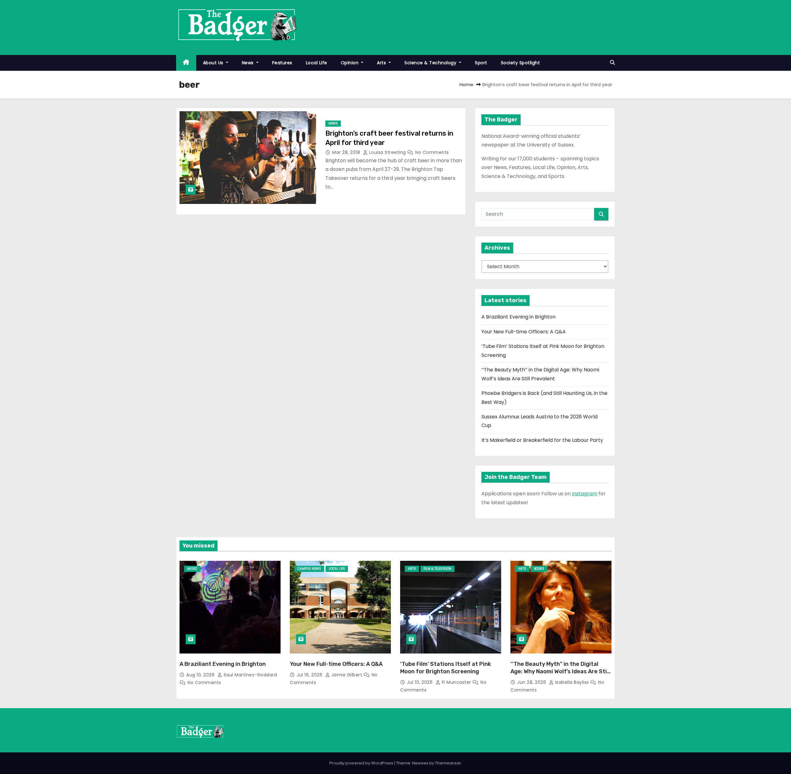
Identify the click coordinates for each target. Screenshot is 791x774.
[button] (612, 62)
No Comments (432, 152)
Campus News (309, 568)
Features (282, 63)
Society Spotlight (520, 63)
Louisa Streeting (387, 152)
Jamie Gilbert (347, 675)
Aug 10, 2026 (201, 675)
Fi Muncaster (456, 682)
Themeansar (448, 763)
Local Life (316, 63)
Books (539, 568)
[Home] (186, 63)
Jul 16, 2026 (310, 675)
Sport (481, 63)
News (248, 63)
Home (466, 84)
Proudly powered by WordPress (361, 763)
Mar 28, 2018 (347, 152)
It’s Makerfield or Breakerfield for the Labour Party (542, 440)
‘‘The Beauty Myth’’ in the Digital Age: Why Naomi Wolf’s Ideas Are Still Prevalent (560, 671)
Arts (382, 63)
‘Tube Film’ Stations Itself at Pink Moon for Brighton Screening (445, 668)
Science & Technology (431, 63)
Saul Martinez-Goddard (249, 675)
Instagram (584, 493)
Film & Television (437, 568)
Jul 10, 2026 (420, 682)
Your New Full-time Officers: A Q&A (523, 331)
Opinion (350, 63)
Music (192, 568)
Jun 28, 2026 (532, 682)
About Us (214, 63)
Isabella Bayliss (572, 682)
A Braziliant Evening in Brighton (518, 316)
